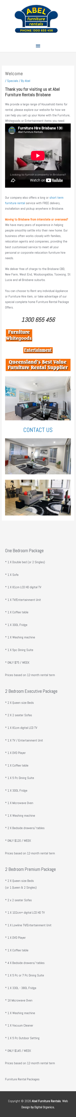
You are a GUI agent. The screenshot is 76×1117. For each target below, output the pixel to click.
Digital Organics (44, 1107)
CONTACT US (38, 430)
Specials (12, 81)
